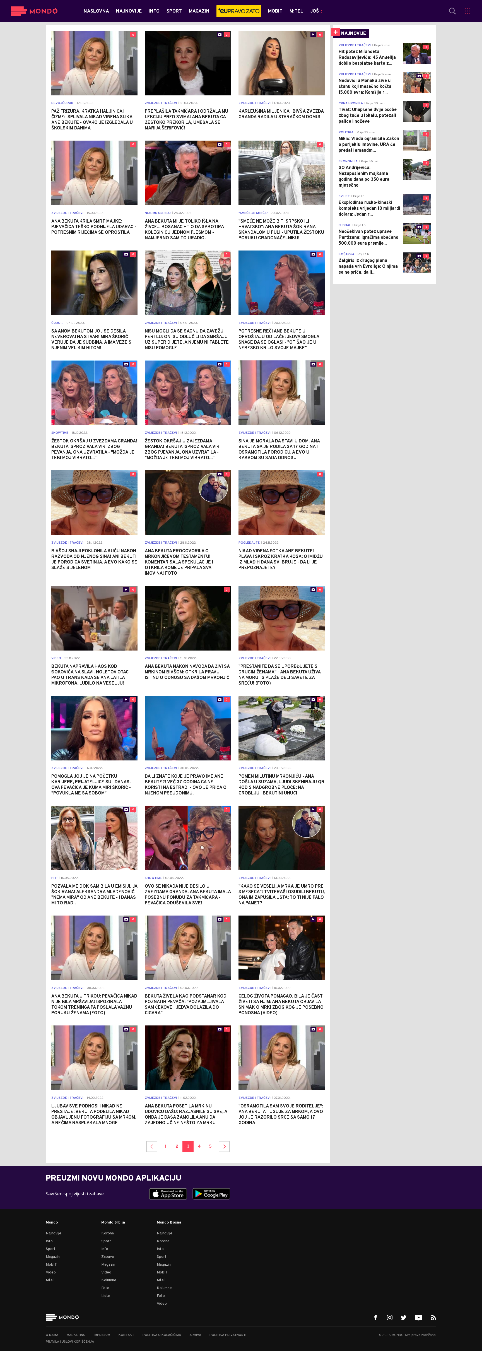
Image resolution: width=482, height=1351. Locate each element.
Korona (107, 1233)
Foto (105, 1288)
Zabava (107, 1256)
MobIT (51, 1264)
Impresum (102, 1335)
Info (49, 1241)
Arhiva (195, 1335)
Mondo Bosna (169, 1222)
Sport (51, 1249)
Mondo (52, 1222)
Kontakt (126, 1335)
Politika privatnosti (227, 1335)
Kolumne (108, 1280)
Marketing (76, 1335)
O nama (52, 1335)
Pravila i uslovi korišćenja (70, 1342)
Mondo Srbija (113, 1222)
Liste (105, 1296)
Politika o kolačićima (162, 1335)
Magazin (53, 1256)
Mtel (50, 1280)
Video (51, 1272)
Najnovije (53, 1233)
